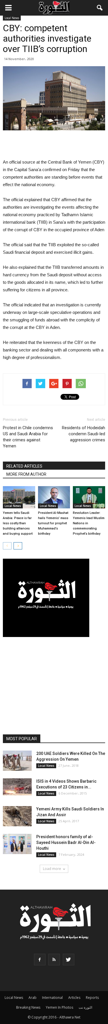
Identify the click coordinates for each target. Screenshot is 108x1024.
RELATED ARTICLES (24, 466)
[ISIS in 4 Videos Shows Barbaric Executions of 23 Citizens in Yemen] (17, 786)
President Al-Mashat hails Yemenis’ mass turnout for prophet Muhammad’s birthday (53, 523)
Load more (52, 868)
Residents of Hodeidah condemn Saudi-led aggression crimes (83, 433)
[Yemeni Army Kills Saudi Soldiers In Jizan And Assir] (17, 816)
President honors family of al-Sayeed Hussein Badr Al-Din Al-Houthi (66, 842)
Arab (33, 997)
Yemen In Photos (59, 1007)
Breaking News (28, 1007)
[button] (100, 8)
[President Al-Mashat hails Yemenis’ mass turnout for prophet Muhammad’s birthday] (54, 497)
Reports (92, 997)
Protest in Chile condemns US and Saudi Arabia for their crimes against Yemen (28, 437)
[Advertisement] (54, 145)
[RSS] (54, 959)
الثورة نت (85, 1007)
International (52, 997)
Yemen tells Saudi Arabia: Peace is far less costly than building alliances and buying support (18, 523)
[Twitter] (68, 959)
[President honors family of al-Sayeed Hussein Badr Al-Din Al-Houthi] (17, 844)
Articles (74, 997)
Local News (12, 18)
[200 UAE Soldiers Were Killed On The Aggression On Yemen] (17, 761)
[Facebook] (40, 959)
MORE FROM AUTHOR (26, 474)
